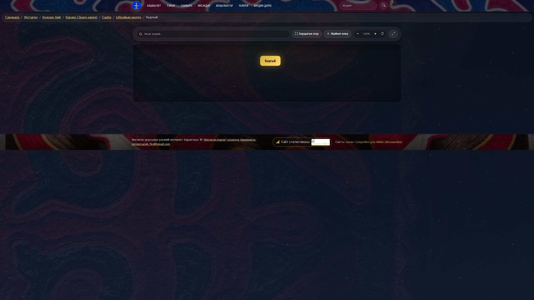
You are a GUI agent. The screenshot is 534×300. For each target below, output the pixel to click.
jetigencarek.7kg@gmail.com (151, 144)
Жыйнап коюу (339, 34)
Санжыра (12, 17)
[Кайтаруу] (382, 34)
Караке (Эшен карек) (81, 17)
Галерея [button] (243, 5)
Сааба (106, 17)
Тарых (171, 5)
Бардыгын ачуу (309, 34)
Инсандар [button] (204, 5)
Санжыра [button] (186, 5)
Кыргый (270, 61)
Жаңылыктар (224, 5)
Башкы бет (155, 5)
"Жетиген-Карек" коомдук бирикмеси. (229, 140)
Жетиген (31, 17)
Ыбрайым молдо (128, 17)
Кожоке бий (51, 17)
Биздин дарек (263, 5)
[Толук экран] (393, 34)
